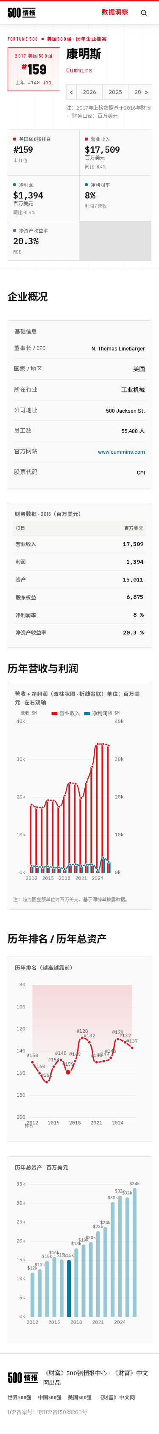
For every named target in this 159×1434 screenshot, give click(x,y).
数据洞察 (115, 12)
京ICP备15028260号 (62, 1412)
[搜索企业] (143, 12)
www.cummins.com (121, 451)
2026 (89, 92)
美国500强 (80, 1397)
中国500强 (50, 1397)
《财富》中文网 (116, 1397)
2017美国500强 (34, 55)
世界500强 (20, 1397)
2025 (115, 92)
